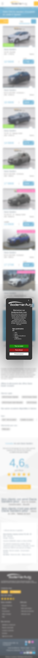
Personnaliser (19, 354)
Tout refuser (19, 350)
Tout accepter (19, 346)
